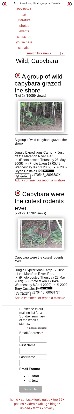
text (35, 380)
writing (42, 404)
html (35, 376)
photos (24, 25)
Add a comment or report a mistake (40, 180)
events (24, 31)
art (24, 14)
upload (25, 408)
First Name (27, 345)
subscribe (24, 36)
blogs (54, 404)
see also (24, 48)
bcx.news (24, 9)
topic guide (42, 399)
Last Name (27, 357)
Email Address (31, 333)
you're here (24, 42)
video (31, 404)
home (14, 399)
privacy (49, 408)
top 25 (57, 399)
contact (26, 399)
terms (37, 408)
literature (24, 20)
